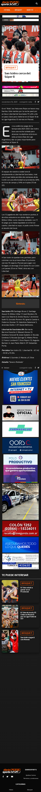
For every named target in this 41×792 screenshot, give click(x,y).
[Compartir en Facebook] (35, 102)
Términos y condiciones (30, 778)
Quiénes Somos (31, 775)
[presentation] (35, 10)
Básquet (18, 10)
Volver (6, 368)
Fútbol (7, 10)
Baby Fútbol (32, 10)
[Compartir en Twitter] (38, 102)
